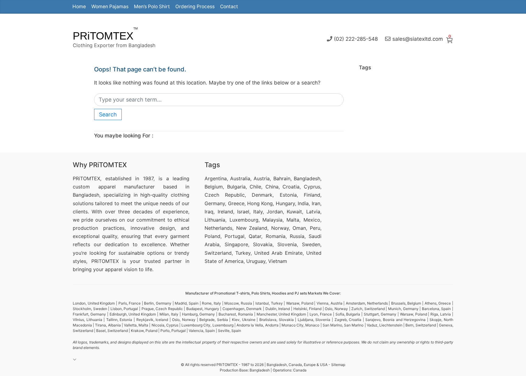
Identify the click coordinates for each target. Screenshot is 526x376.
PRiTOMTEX (103, 36)
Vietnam (277, 261)
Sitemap (338, 364)
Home (79, 6)
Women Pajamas (109, 6)
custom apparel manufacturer (114, 187)
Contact (229, 6)
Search (108, 114)
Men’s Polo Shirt (152, 6)
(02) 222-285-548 (356, 39)
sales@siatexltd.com (417, 39)
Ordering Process (195, 6)
